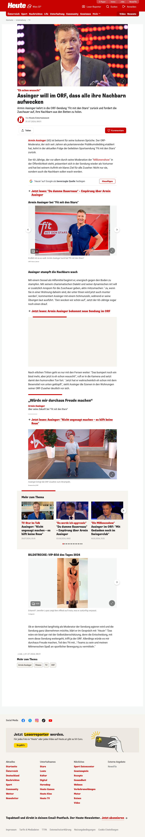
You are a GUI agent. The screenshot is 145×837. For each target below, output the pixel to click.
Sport (24, 13)
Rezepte (78, 775)
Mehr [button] (95, 13)
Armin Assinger (25, 665)
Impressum (11, 829)
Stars (43, 766)
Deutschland (12, 775)
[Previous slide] (21, 510)
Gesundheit (80, 780)
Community (72, 13)
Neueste (131, 13)
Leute (43, 771)
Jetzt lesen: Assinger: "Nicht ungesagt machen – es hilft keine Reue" (72, 421)
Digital (43, 780)
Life (46, 13)
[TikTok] (43, 720)
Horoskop (45, 784)
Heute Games (47, 789)
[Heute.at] (17, 5)
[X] (30, 720)
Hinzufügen (107, 181)
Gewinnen (85, 13)
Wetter (10, 793)
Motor (77, 793)
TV (29, 20)
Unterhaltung (57, 13)
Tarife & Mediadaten (29, 829)
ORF (53, 665)
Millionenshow (101, 159)
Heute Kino (46, 793)
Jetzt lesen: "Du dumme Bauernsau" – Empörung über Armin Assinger (70, 193)
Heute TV (45, 798)
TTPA (44, 829)
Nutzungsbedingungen (84, 829)
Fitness (38, 665)
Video (123, 13)
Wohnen (78, 784)
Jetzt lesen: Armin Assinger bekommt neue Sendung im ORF (71, 311)
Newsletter (12, 798)
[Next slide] (117, 229)
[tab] (63, 543)
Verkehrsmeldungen (84, 789)
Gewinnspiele (81, 771)
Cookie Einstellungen (108, 829)
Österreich (14, 13)
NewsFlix (112, 766)
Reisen (77, 798)
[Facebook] (23, 720)
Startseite (9, 20)
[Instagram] (37, 720)
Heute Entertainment (39, 118)
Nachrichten (12, 780)
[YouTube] (50, 720)
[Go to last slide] (28, 229)
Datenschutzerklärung (60, 829)
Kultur (43, 775)
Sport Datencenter (84, 766)
